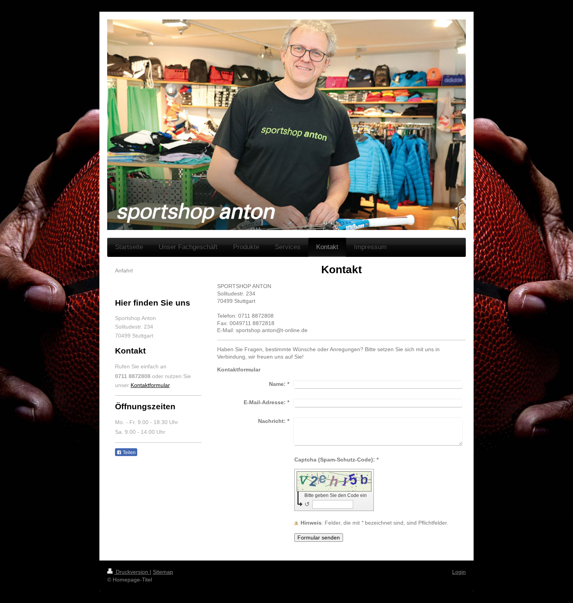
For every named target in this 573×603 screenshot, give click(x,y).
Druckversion (132, 572)
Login (459, 572)
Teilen (129, 452)
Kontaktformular (150, 385)
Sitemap (163, 572)
